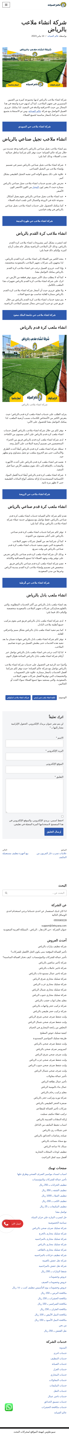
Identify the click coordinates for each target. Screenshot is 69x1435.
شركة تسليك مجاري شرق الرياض (50, 978)
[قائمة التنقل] (6, 4)
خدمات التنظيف (59, 1358)
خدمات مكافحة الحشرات (54, 1407)
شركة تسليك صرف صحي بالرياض (49, 1228)
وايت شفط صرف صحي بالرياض (50, 1043)
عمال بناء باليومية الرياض (54, 1087)
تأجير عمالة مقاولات (56, 1076)
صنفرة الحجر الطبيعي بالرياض (51, 1103)
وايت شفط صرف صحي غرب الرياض (48, 1059)
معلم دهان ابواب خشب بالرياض (51, 1000)
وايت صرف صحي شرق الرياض (51, 1054)
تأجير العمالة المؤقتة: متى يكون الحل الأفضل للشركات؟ (39, 951)
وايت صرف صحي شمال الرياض (50, 1070)
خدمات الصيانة (59, 1363)
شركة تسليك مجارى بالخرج (53, 1233)
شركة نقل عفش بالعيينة (54, 1260)
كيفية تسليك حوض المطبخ (53, 1032)
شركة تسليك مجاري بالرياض (52, 1244)
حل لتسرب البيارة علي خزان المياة (49, 1217)
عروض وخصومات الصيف (54, 1282)
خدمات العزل (60, 1369)
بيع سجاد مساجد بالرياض (54, 1141)
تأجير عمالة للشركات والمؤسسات (49, 1179)
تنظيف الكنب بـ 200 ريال (54, 1201)
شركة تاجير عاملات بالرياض (53, 968)
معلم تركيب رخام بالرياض (54, 1092)
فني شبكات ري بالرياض (55, 1130)
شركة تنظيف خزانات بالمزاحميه (50, 1255)
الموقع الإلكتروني (54, 763)
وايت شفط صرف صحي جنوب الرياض (47, 1065)
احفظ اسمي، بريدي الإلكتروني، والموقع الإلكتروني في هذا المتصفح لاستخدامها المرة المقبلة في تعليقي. (36, 822)
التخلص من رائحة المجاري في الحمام (48, 1027)
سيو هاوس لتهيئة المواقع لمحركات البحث (35, 1431)
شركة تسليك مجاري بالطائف (52, 1249)
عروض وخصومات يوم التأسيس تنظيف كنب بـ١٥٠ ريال (39, 1287)
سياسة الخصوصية (57, 1222)
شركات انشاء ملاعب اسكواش (18, 697)
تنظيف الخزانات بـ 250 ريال (53, 1184)
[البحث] (6, 893)
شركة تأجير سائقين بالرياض (53, 962)
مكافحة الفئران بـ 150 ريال (53, 1309)
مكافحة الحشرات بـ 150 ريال (52, 1298)
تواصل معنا (61, 1211)
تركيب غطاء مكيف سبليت (53, 1114)
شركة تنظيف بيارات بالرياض (52, 946)
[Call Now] (6, 1224)
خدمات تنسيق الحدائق (55, 1401)
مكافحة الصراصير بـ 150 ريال (52, 1303)
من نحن (63, 1325)
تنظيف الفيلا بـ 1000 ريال (54, 1195)
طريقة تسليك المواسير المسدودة (50, 1038)
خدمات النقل (60, 1391)
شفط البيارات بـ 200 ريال (54, 1271)
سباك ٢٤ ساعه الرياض (55, 1146)
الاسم (59, 737)
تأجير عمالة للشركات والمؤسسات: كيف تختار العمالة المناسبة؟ (35, 957)
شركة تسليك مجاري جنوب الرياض (49, 995)
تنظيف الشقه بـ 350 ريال (54, 1190)
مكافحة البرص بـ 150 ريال (54, 1293)
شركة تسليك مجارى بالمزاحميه (51, 1239)
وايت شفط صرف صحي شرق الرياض (48, 1016)
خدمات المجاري (59, 1374)
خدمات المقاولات (58, 1380)
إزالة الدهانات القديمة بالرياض (51, 1119)
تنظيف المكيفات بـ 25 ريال (53, 1206)
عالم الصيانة (53, 36)
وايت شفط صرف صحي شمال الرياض (47, 1022)
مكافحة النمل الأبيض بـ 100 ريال (51, 1314)
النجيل (35, 187)
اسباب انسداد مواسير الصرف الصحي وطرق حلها (42, 1174)
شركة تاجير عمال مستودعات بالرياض (48, 973)
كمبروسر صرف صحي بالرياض (51, 1049)
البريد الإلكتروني (54, 750)
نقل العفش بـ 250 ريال (55, 1330)
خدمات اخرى (60, 1353)
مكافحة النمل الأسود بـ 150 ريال (50, 1320)
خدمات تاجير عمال (57, 1396)
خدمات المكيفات (58, 1385)
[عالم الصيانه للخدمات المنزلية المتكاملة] (57, 4)
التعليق (59, 776)
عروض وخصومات (58, 1276)
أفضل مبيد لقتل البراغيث (54, 1157)
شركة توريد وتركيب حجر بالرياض (50, 1097)
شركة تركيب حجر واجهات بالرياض (49, 1005)
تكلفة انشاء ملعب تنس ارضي (44, 697)
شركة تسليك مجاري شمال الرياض (49, 989)
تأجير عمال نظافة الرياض (54, 1081)
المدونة (63, 1347)
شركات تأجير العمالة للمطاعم (51, 1108)
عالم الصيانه (60, 1412)
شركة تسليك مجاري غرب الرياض (50, 984)
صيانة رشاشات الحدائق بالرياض (50, 1135)
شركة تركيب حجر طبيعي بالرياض (50, 1011)
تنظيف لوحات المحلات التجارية (51, 1151)
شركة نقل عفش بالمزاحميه (53, 1266)
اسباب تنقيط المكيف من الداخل (50, 1124)
